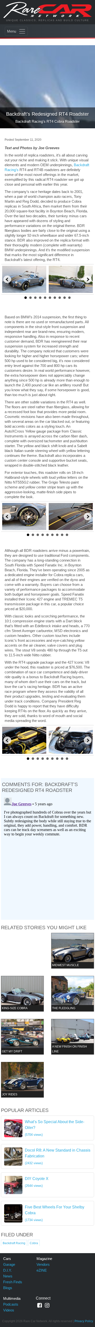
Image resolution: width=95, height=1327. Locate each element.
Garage (9, 1264)
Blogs (7, 1288)
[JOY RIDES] (22, 1079)
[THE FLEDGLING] (72, 993)
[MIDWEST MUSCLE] (72, 950)
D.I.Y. (7, 1270)
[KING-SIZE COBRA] (22, 993)
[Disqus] (47, 856)
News (7, 1276)
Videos (8, 1310)
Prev (7, 279)
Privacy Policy (84, 1321)
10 (69, 297)
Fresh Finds (12, 1282)
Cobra (34, 1243)
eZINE (42, 1270)
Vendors (43, 1264)
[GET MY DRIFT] (22, 1036)
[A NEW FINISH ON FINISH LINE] (72, 1036)
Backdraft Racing (14, 1243)
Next (88, 279)
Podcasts (10, 1304)
